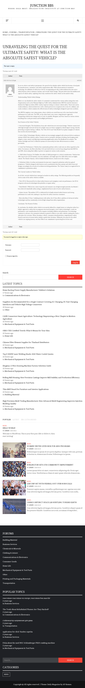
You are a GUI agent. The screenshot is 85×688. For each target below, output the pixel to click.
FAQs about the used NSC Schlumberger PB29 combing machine (29, 643)
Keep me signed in (12, 256)
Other (7, 310)
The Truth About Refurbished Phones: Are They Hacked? (26, 609)
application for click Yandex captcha (18, 632)
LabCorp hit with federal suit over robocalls (49, 484)
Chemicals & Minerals (12, 549)
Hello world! (9, 428)
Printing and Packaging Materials (16, 579)
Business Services (10, 544)
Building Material (12, 395)
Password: (8, 250)
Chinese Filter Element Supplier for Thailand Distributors (26, 342)
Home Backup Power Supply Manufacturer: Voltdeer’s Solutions (29, 290)
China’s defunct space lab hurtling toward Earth (52, 502)
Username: (8, 245)
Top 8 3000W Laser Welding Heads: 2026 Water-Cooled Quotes (28, 354)
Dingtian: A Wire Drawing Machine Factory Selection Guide (27, 366)
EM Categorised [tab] (28, 420)
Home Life (9, 336)
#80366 (79, 80)
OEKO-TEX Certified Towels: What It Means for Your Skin (26, 331)
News (5, 425)
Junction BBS (41, 5)
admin (7, 430)
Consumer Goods (10, 562)
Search (5, 273)
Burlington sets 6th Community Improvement (50, 465)
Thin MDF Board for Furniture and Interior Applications (26, 389)
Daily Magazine (53, 684)
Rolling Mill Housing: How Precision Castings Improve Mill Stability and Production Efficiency (41, 377)
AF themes (67, 684)
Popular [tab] (7, 420)
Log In (75, 262)
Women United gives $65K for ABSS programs (48, 446)
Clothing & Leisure (10, 553)
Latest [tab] (16, 420)
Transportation (9, 583)
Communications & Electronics (17, 295)
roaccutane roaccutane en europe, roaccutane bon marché (26, 598)
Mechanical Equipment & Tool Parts (19, 324)
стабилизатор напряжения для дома (18, 620)
